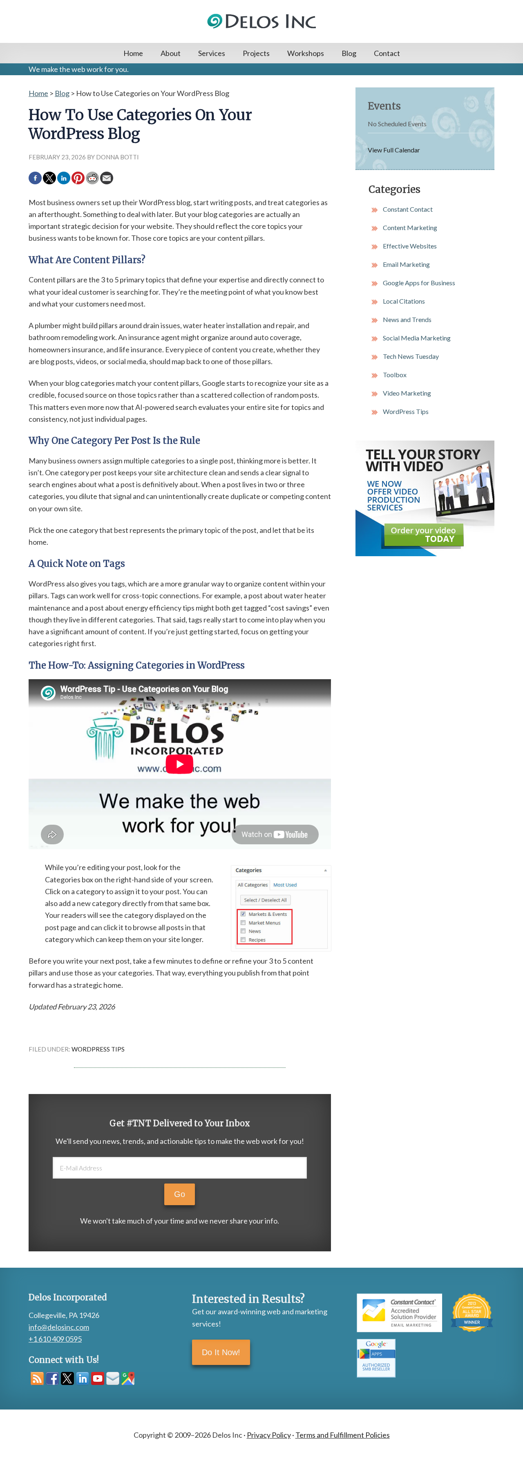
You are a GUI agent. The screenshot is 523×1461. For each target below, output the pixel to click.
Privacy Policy (269, 1434)
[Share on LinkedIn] (63, 178)
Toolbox (395, 374)
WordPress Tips (98, 1049)
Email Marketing (406, 264)
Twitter (67, 1378)
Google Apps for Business (419, 282)
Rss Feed (37, 1378)
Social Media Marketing (417, 338)
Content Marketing (410, 227)
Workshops (305, 53)
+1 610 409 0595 (55, 1338)
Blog (349, 53)
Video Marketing (407, 393)
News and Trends (407, 319)
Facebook (52, 1378)
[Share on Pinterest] (78, 178)
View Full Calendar (394, 150)
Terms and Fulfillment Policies (342, 1434)
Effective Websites (410, 246)
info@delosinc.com (59, 1326)
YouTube (97, 1378)
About (171, 53)
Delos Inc (261, 21)
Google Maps (127, 1378)
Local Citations (404, 301)
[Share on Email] (106, 178)
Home (133, 53)
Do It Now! (221, 1352)
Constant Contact (408, 209)
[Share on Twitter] (49, 178)
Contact (387, 53)
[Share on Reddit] (92, 178)
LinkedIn (82, 1378)
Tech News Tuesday (411, 356)
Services (211, 53)
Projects (256, 53)
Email (112, 1378)
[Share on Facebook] (35, 178)
